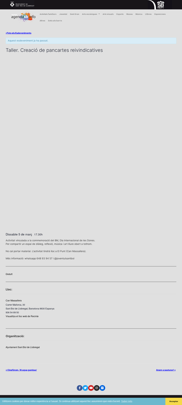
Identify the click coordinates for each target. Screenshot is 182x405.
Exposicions (160, 14)
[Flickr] (102, 388)
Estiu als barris (55, 20)
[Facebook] (79, 388)
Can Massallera (14, 300)
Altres (42, 20)
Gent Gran (74, 14)
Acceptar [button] (173, 401)
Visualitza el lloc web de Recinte (22, 316)
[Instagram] (97, 388)
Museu (129, 14)
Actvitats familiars (48, 14)
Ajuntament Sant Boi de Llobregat (23, 347)
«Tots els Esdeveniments (18, 33)
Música (139, 14)
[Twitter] (85, 388)
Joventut (63, 14)
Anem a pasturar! (166, 370)
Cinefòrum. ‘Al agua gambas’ (21, 370)
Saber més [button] (126, 401)
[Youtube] (91, 388)
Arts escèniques (89, 14)
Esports (120, 14)
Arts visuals (108, 14)
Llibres (148, 14)
